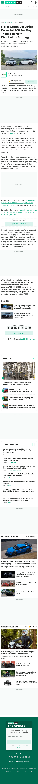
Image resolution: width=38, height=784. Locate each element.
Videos (24, 7)
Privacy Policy (22, 745)
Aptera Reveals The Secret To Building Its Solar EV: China (18, 482)
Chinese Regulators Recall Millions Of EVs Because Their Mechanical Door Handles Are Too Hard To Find (17, 451)
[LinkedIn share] (15, 328)
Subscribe (19, 742)
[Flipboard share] (19, 328)
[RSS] (23, 757)
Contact (26, 762)
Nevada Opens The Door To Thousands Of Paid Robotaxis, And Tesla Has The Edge (19, 467)
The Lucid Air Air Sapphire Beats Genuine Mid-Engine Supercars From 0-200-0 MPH (18, 499)
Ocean (15, 22)
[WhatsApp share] (26, 328)
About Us (12, 762)
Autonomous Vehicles (15, 470)
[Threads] (29, 757)
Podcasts (31, 7)
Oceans (12, 133)
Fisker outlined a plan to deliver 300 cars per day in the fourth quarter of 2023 (18, 203)
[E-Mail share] (30, 328)
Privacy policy (6, 768)
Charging (11, 477)
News (3, 7)
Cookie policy (14, 768)
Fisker (8, 22)
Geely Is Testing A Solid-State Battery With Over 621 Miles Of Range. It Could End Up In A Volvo (18, 491)
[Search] (32, 2)
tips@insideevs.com (27, 339)
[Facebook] (9, 757)
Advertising (19, 762)
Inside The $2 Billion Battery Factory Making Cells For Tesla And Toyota (18, 459)
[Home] (13, 2)
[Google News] (17, 757)
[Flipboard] (15, 757)
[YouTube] (20, 757)
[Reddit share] (22, 328)
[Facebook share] (8, 328)
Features (15, 7)
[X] (12, 757)
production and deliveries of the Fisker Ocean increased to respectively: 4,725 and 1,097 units (19, 212)
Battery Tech (12, 462)
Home (2, 22)
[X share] (12, 328)
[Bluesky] (26, 757)
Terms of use (32, 768)
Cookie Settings (23, 768)
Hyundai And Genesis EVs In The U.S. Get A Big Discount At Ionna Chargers (18, 475)
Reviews (8, 7)
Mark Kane (13, 74)
